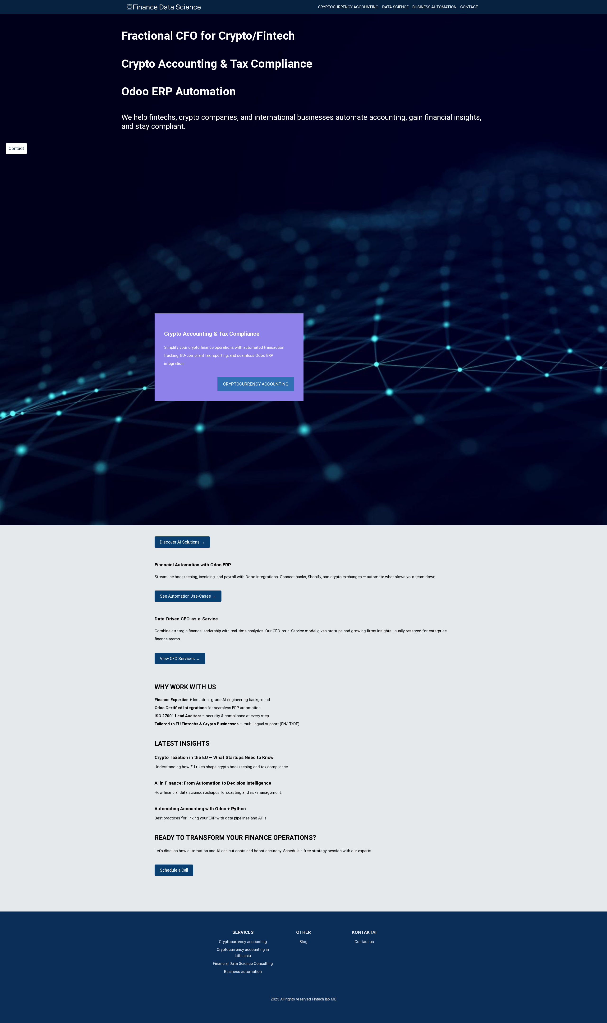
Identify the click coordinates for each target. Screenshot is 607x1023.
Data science (395, 7)
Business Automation (434, 7)
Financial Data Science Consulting (243, 963)
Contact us (364, 941)
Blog (303, 941)
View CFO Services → (180, 658)
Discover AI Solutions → (182, 542)
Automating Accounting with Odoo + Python (200, 808)
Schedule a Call (174, 870)
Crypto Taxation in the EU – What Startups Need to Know (214, 757)
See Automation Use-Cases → (188, 596)
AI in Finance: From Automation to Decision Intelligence (213, 783)
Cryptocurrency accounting (348, 7)
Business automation (243, 971)
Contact (469, 7)
